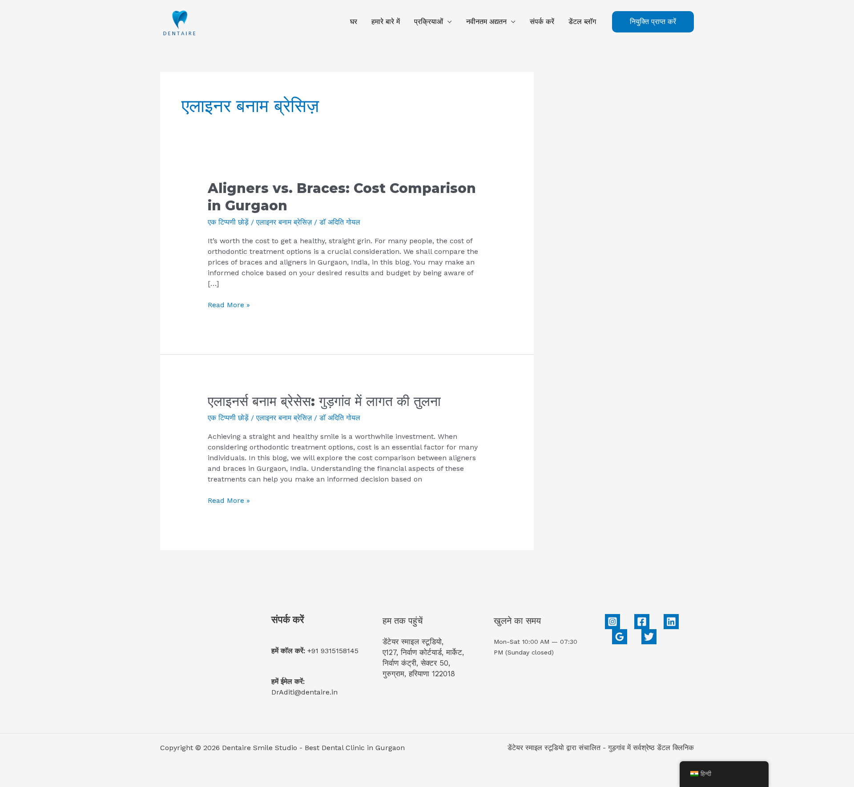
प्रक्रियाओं (428, 21)
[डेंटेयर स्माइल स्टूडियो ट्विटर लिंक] (649, 636)
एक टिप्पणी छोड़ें (228, 222)
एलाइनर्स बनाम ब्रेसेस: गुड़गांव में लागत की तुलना (324, 401)
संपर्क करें (542, 21)
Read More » (229, 304)
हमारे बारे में (385, 21)
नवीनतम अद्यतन (486, 21)
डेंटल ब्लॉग (582, 21)
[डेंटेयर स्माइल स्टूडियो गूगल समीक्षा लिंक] (619, 636)
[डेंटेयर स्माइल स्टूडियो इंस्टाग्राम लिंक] (612, 621)
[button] (653, 21)
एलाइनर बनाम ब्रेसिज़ (284, 222)
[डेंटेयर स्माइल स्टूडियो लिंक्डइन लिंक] (671, 621)
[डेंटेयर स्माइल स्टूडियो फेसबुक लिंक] (641, 621)
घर (353, 21)
